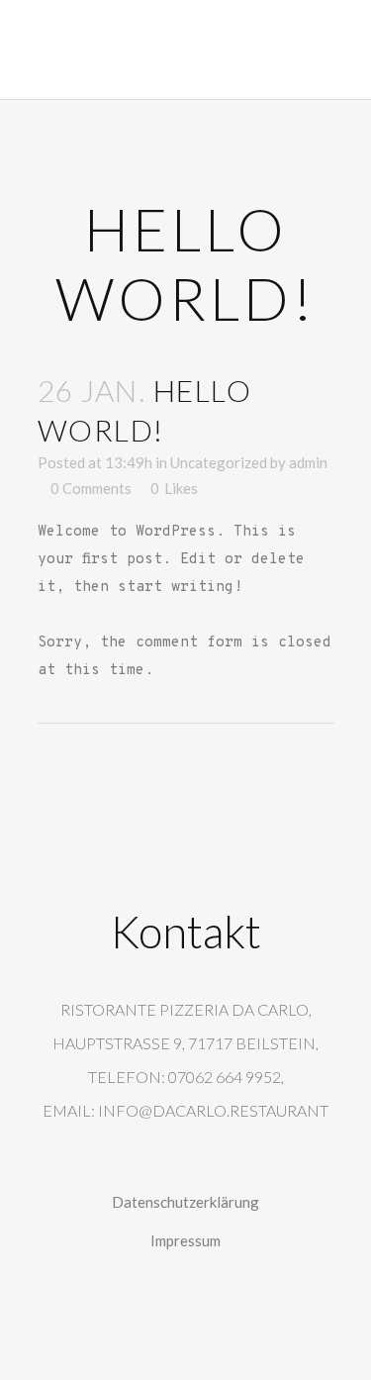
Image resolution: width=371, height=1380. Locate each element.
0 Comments (91, 488)
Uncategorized (218, 462)
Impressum (185, 1240)
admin (308, 462)
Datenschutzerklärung (185, 1202)
